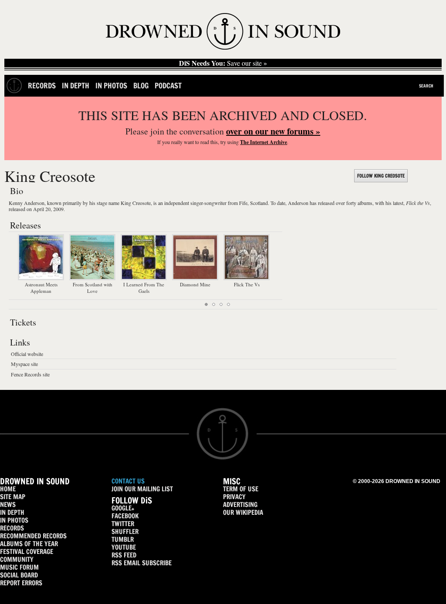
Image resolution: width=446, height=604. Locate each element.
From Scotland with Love (92, 287)
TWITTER (123, 523)
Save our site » (223, 63)
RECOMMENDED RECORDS (33, 535)
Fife (243, 202)
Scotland (259, 202)
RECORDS (12, 528)
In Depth (75, 85)
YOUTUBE (124, 547)
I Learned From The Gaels (143, 287)
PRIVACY (234, 496)
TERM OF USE (240, 488)
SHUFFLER (125, 531)
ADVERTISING (240, 504)
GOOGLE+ (123, 508)
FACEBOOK (125, 515)
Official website (27, 353)
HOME (8, 488)
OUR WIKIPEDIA (243, 512)
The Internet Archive (263, 142)
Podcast (168, 85)
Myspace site (24, 363)
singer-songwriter (208, 202)
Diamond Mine (195, 284)
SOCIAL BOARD (19, 575)
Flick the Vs (418, 202)
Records (42, 85)
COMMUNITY (17, 559)
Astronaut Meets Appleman (41, 287)
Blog (141, 85)
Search (426, 86)
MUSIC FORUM (19, 567)
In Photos (111, 85)
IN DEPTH (12, 512)
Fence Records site (30, 374)
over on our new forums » (273, 131)
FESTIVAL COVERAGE (26, 551)
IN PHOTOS (14, 520)
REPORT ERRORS (21, 582)
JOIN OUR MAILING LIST (142, 488)
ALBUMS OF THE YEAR (29, 543)
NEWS (8, 504)
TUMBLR (123, 539)
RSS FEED (124, 555)
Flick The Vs (247, 284)
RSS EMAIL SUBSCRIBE (142, 562)
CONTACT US (128, 481)
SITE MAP (12, 496)
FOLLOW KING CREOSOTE (381, 176)
